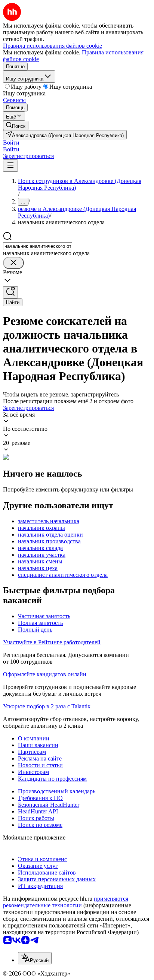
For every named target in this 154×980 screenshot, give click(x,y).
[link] (15, 125)
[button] (11, 142)
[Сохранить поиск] (10, 292)
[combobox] (37, 246)
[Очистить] (13, 263)
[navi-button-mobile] (10, 165)
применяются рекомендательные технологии (65, 901)
